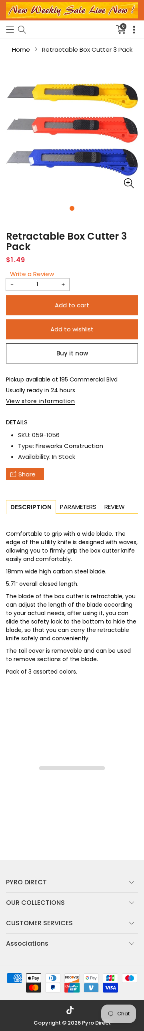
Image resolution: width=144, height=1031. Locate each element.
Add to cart (72, 305)
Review (114, 506)
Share (27, 474)
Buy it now (72, 353)
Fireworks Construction (69, 446)
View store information (40, 401)
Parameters (78, 506)
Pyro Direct (96, 1023)
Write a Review (32, 274)
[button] (10, 29)
